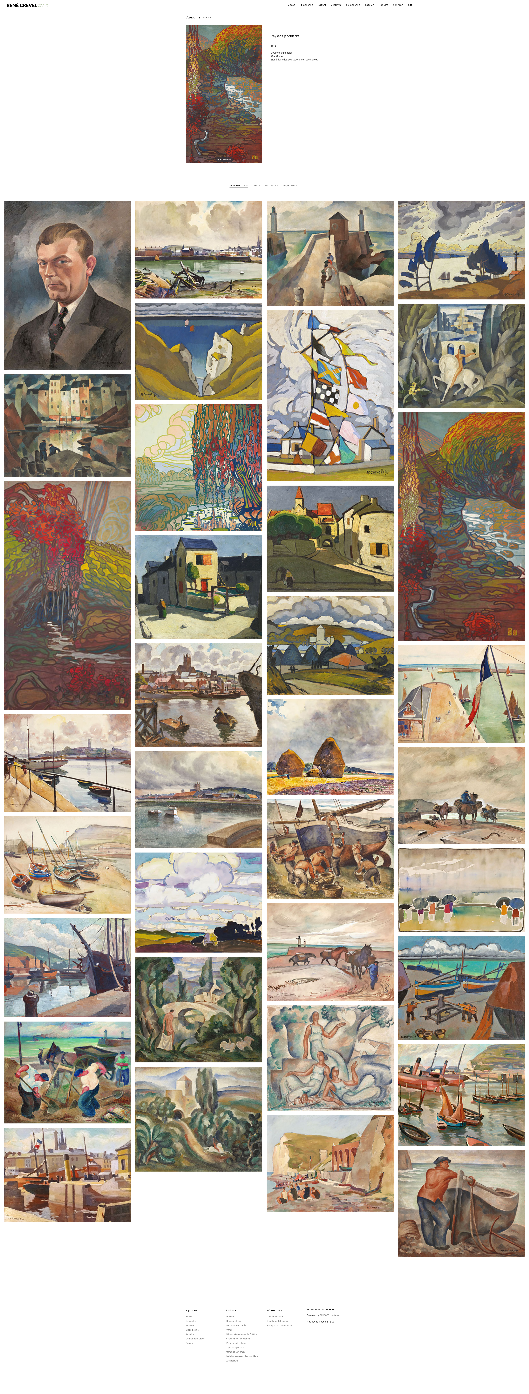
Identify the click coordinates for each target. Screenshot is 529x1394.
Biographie (307, 5)
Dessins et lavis (234, 1321)
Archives (336, 5)
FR (411, 5)
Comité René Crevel (195, 1338)
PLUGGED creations (329, 1315)
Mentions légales (275, 1316)
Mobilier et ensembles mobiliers (242, 1356)
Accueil (292, 5)
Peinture (230, 1316)
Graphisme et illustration (238, 1338)
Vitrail (229, 1330)
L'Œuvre (322, 5)
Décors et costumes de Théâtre (241, 1334)
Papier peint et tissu (236, 1343)
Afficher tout (239, 185)
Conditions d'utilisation (277, 1321)
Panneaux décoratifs (236, 1325)
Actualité (370, 5)
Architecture (232, 1360)
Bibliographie (353, 5)
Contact (398, 5)
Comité (384, 5)
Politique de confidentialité (279, 1325)
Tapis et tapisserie (235, 1347)
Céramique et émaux (236, 1352)
